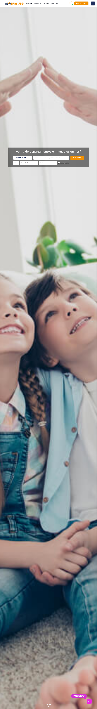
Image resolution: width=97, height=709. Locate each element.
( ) (82, 3)
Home (22, 3)
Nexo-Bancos (46, 3)
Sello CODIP (29, 3)
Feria (57, 3)
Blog (53, 3)
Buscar (78, 158)
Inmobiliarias (37, 3)
